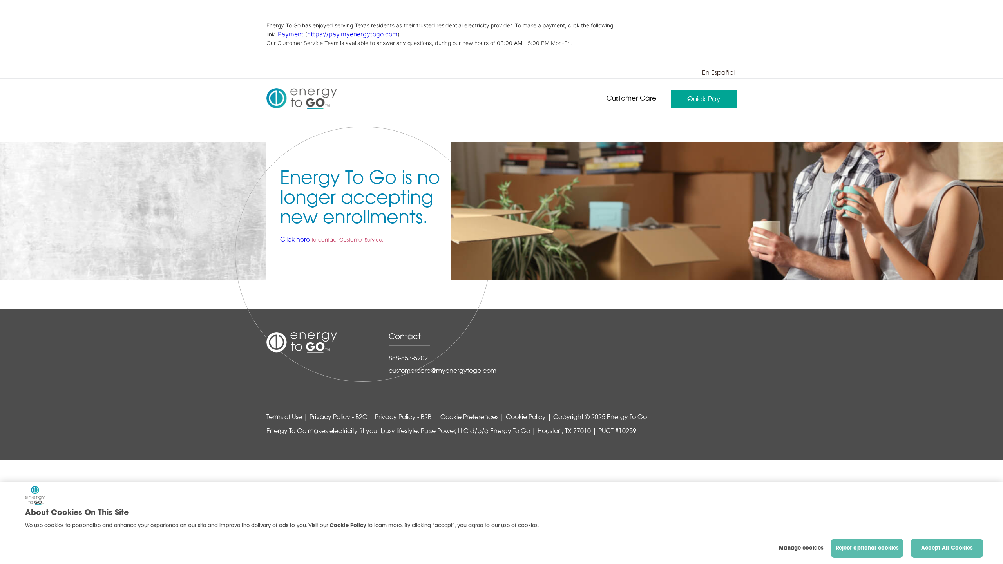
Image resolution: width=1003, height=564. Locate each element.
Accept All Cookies (946, 548)
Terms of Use (284, 417)
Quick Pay (703, 99)
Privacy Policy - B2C (339, 417)
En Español (718, 73)
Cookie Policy (526, 417)
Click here (295, 240)
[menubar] (668, 99)
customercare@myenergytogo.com (442, 371)
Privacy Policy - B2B (403, 417)
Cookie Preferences (468, 417)
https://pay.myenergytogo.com (352, 34)
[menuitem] (631, 99)
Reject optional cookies (867, 548)
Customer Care (631, 99)
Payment (291, 34)
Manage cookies (801, 548)
